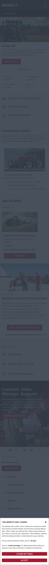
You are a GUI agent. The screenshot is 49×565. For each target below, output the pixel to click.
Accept (24, 560)
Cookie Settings (24, 554)
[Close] (45, 522)
